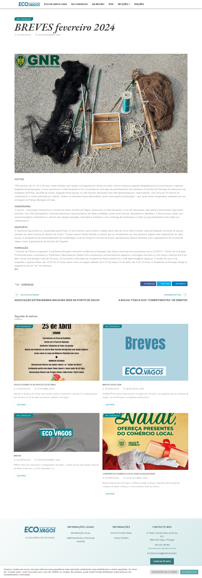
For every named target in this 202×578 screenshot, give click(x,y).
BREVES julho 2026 (111, 385)
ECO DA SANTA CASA (55, 4)
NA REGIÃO (98, 4)
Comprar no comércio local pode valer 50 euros (128, 474)
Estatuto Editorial (121, 533)
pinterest (180, 284)
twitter (165, 284)
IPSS (111, 4)
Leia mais (21, 405)
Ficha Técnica (121, 538)
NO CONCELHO (79, 4)
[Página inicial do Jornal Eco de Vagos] (40, 531)
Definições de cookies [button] (164, 572)
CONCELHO (27, 284)
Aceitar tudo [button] (189, 572)
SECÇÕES (123, 4)
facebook (149, 284)
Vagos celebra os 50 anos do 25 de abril (35, 385)
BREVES (17, 456)
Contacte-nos (162, 561)
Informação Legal (81, 533)
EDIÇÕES (139, 4)
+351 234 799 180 (162, 545)
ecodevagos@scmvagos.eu (162, 553)
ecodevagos (24, 35)
